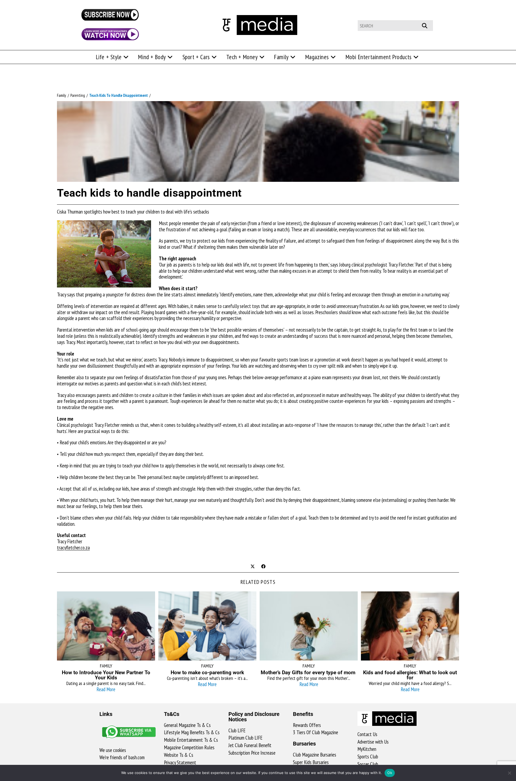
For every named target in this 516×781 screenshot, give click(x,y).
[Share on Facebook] (263, 567)
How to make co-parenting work (207, 672)
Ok (389, 773)
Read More (105, 689)
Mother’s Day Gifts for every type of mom (309, 672)
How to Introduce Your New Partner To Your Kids (106, 675)
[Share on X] (252, 567)
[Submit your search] (427, 25)
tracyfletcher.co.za (73, 547)
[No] (509, 773)
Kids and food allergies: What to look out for (410, 675)
